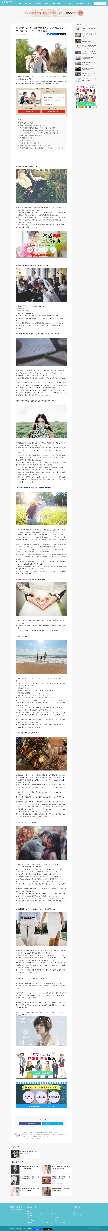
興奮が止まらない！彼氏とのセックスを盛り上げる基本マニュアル (89, 35)
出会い (46, 3)
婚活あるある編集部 (60, 1183)
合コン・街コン (56, 3)
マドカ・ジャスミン (29, 1171)
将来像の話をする (27, 138)
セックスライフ (55, 1215)
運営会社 (75, 1212)
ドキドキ (40, 1215)
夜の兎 (27, 1156)
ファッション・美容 (43, 1222)
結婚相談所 (80, 3)
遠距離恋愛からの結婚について (28, 123)
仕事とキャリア (42, 1217)
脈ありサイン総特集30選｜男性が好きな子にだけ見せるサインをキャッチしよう (89, 47)
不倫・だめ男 (54, 1217)
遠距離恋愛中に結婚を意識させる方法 (30, 135)
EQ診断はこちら (29, 111)
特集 (39, 1219)
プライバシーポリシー (78, 1215)
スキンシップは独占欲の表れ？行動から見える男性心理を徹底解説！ (89, 28)
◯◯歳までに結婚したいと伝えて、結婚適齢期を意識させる (40, 133)
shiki (26, 1193)
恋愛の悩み (38, 3)
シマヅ (58, 1171)
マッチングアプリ (69, 3)
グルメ (53, 1211)
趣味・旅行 (54, 1213)
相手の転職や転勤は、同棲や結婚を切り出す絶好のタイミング (40, 130)
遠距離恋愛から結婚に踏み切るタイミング (32, 125)
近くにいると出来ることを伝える (32, 143)
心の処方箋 (54, 1220)
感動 (52, 1219)
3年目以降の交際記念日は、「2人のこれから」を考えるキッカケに (42, 128)
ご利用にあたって (77, 1214)
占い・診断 (41, 1220)
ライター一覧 (76, 1210)
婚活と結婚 (28, 3)
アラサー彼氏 (55, 1182)
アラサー (54, 1180)
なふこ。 (24, 34)
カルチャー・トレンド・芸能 (58, 1222)
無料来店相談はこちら (54, 111)
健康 (20, 3)
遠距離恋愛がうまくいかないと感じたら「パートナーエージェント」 (42, 148)
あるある (40, 1211)
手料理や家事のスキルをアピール (32, 140)
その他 (89, 3)
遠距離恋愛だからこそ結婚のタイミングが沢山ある (35, 145)
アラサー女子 (60, 1180)
